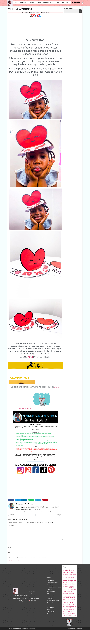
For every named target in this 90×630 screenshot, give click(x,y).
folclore (68, 591)
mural (69, 608)
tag (67, 613)
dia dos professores (71, 584)
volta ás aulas (68, 615)
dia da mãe (72, 578)
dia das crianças (68, 581)
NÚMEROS (65, 609)
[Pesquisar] (80, 11)
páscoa (65, 611)
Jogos (39, 2)
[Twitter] (79, 2)
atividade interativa (70, 572)
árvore (75, 615)
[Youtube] (75, 2)
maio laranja (71, 600)
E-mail (10, 547)
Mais (67, 2)
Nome (10, 541)
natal (72, 608)
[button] (82, 3)
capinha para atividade (71, 575)
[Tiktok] (74, 2)
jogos (64, 594)
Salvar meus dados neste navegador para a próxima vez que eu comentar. (27, 557)
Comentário (11, 525)
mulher (65, 607)
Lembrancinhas (60, 2)
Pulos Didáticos (14, 360)
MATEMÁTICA (68, 603)
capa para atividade (67, 574)
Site (9, 552)
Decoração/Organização (48, 2)
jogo (73, 593)
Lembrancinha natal (66, 599)
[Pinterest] (78, 2)
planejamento (71, 609)
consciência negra (67, 577)
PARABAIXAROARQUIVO (25, 408)
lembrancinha (69, 597)
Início (16, 2)
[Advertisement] (35, 28)
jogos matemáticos (69, 594)
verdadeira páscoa (71, 613)
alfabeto (64, 572)
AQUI (30, 357)
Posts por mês (23, 2)
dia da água (71, 582)
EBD (68, 587)
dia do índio (65, 586)
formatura (70, 593)
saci (68, 611)
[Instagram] (72, 2)
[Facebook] (77, 2)
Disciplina (32, 2)
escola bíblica (70, 589)
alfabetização (69, 570)
